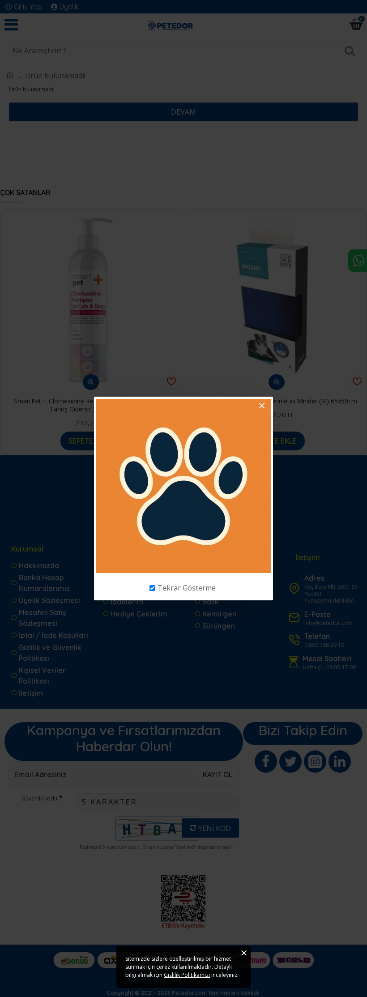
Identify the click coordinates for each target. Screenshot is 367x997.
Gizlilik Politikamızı (187, 975)
